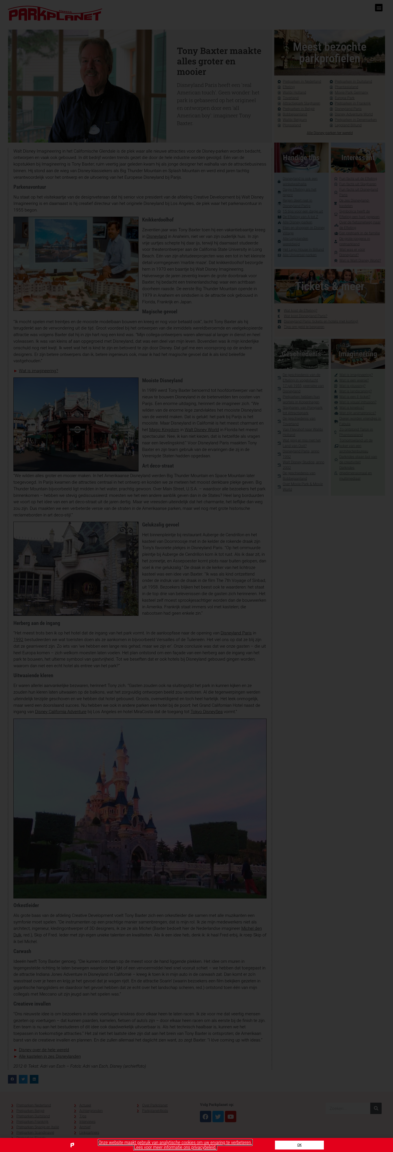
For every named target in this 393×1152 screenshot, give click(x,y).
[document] (196, 576)
